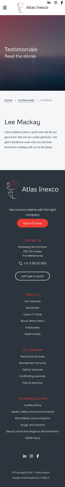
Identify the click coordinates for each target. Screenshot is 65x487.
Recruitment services (32, 363)
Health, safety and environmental (32, 412)
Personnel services (33, 356)
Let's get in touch (32, 276)
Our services (33, 301)
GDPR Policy (32, 438)
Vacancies (32, 308)
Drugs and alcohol (33, 425)
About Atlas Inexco (32, 321)
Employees (32, 327)
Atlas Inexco (43, 472)
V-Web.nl (44, 477)
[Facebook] (62, 2)
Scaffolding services (33, 376)
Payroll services (32, 383)
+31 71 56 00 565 (34, 263)
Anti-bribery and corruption (32, 418)
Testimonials (32, 334)
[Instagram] (55, 2)
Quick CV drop (32, 223)
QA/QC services (32, 369)
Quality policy (32, 405)
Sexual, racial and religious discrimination (32, 431)
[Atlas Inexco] (32, 7)
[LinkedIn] (48, 2)
